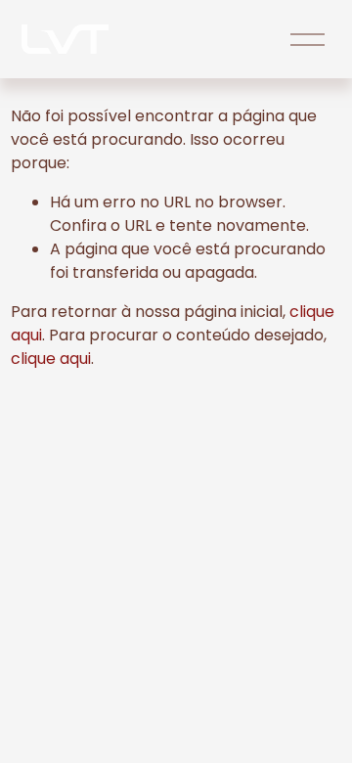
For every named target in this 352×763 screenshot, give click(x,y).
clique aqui (51, 358)
